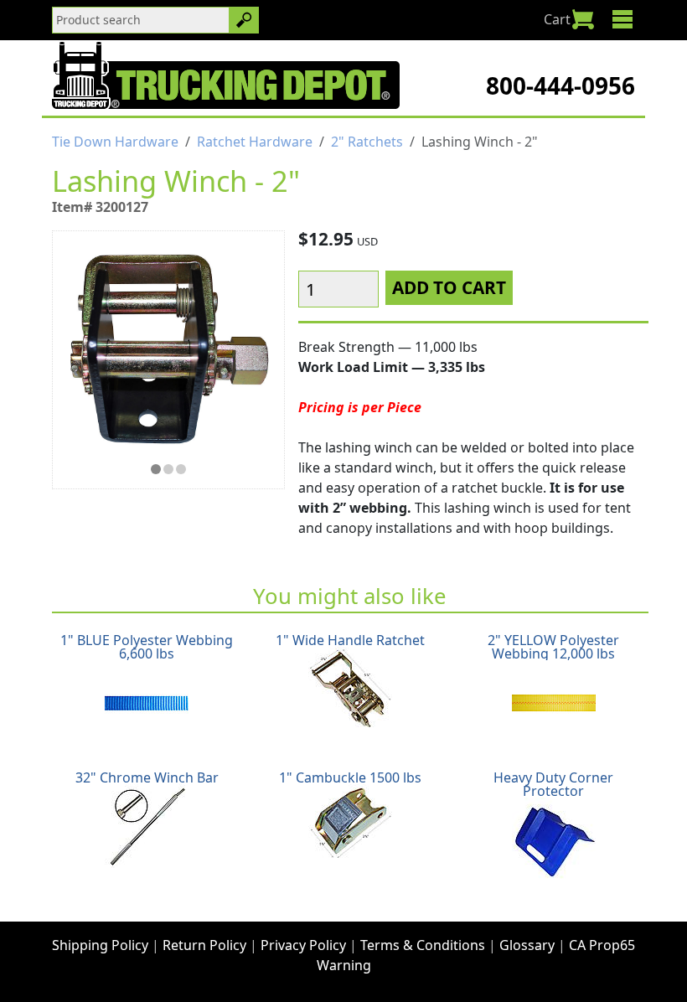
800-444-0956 (560, 85)
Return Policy (204, 945)
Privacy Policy (303, 945)
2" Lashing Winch (156, 469)
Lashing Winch (168, 469)
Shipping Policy (100, 945)
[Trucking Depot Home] (226, 75)
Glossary (527, 945)
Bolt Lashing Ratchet (181, 469)
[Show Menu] (622, 19)
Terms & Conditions (422, 945)
